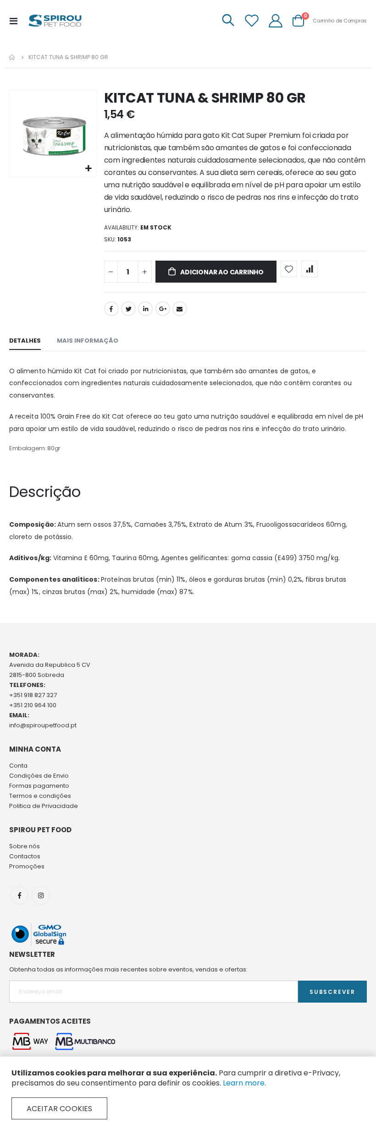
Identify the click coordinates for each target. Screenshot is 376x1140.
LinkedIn (145, 308)
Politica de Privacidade (43, 806)
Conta (18, 765)
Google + (162, 308)
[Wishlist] (251, 20)
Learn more (244, 1083)
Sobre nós (24, 846)
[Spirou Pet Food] (54, 20)
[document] (188, 1093)
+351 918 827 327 (33, 695)
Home (12, 57)
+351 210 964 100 (32, 705)
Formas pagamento (39, 785)
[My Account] (275, 20)
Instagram (41, 895)
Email (179, 308)
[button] (88, 169)
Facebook (111, 308)
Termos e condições (40, 795)
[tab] (25, 341)
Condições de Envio (39, 775)
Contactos (24, 856)
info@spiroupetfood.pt (43, 725)
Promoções (26, 866)
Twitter (128, 308)
